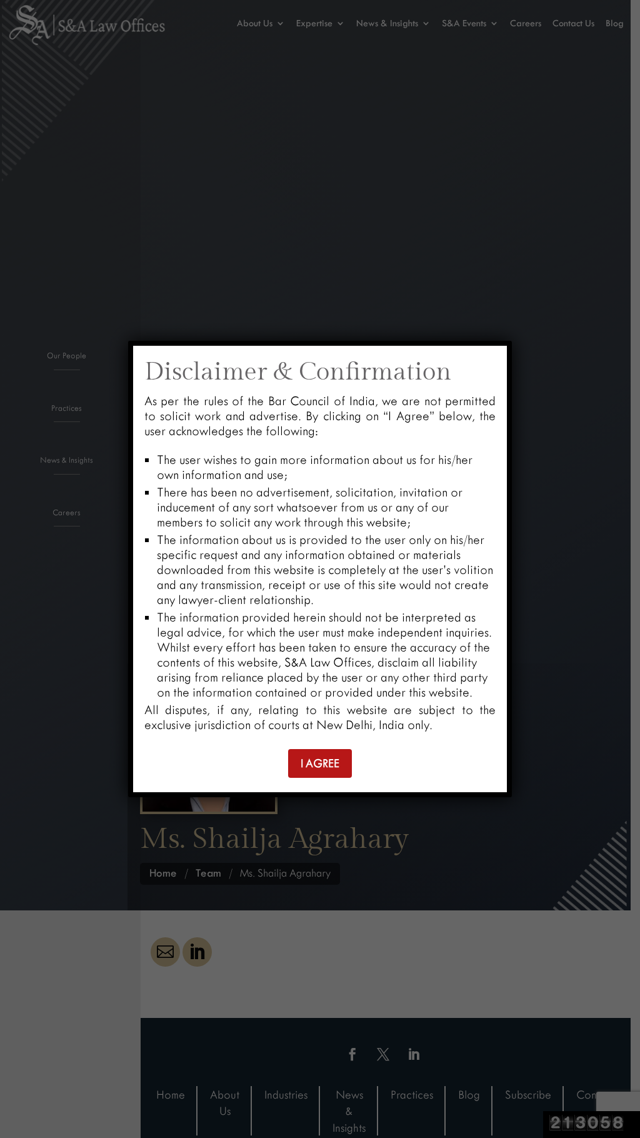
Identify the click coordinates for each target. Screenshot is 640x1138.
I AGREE (320, 763)
